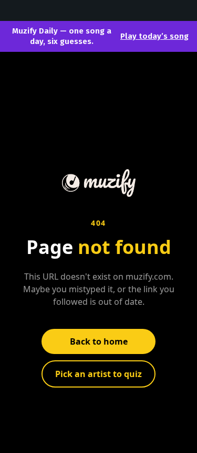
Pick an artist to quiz (98, 374)
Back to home (99, 341)
